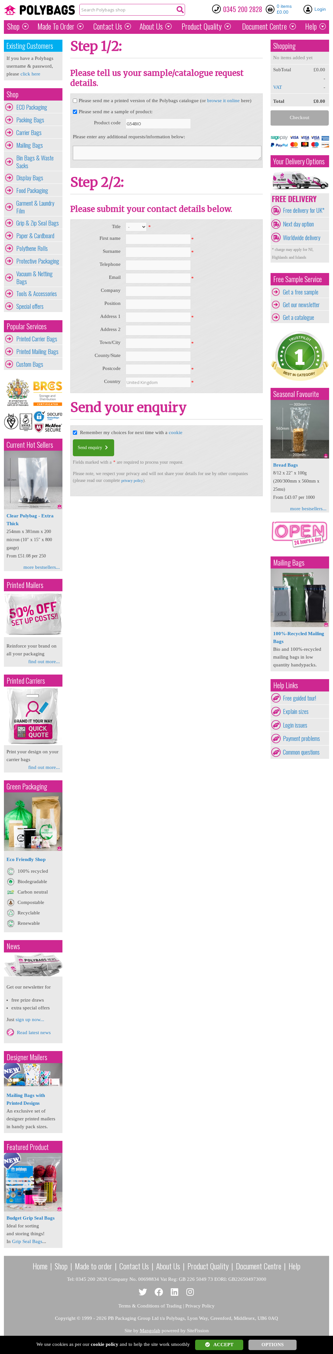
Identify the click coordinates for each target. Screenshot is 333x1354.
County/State (108, 355)
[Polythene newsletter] (33, 964)
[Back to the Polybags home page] (39, 10)
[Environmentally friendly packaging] (33, 849)
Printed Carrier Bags (36, 339)
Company (111, 290)
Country (112, 381)
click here (30, 73)
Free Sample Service (297, 279)
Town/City (110, 342)
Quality (201, 26)
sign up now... (30, 1019)
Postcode (111, 368)
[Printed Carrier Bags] (33, 743)
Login (320, 9)
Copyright (65, 1318)
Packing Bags (30, 120)
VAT (277, 87)
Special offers (30, 306)
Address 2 (110, 329)
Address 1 (110, 316)
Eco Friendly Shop (26, 859)
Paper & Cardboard (35, 235)
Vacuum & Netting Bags (34, 277)
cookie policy (104, 1344)
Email (115, 277)
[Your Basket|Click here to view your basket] (271, 9)
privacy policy (132, 480)
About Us (151, 26)
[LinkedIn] (174, 1292)
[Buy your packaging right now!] (300, 547)
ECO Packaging (31, 107)
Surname (112, 251)
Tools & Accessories (36, 293)
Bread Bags (285, 465)
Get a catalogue (298, 317)
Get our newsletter (301, 304)
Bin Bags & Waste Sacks (35, 162)
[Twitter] (143, 1292)
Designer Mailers (27, 1057)
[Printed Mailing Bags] (33, 635)
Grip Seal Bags (27, 1241)
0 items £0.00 (284, 9)
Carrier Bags (29, 132)
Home (40, 1266)
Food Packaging (32, 190)
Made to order (93, 1266)
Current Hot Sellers (30, 445)
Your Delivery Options (299, 161)
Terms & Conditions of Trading (150, 1305)
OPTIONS (272, 1344)
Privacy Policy (200, 1305)
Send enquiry (90, 447)
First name (110, 238)
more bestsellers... (41, 567)
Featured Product (28, 1147)
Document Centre (258, 1266)
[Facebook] (158, 1292)
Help (311, 26)
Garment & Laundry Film (35, 207)
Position (112, 303)
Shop (13, 26)
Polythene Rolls (32, 248)
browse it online (223, 100)
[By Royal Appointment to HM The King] (18, 392)
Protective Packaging (37, 261)
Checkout (299, 117)
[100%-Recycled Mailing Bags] (300, 625)
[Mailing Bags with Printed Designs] (33, 1084)
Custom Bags (29, 364)
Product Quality (208, 1266)
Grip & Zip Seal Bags (37, 223)
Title (116, 226)
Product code (107, 122)
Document (264, 26)
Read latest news (34, 1032)
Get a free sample (300, 292)
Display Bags (29, 178)
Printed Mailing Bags (37, 351)
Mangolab (150, 1330)
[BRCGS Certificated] (47, 392)
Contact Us (107, 26)
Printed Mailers (25, 585)
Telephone (110, 264)
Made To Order (55, 26)
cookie (175, 432)
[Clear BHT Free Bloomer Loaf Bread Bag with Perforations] (300, 456)
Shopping (284, 46)
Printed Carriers (26, 681)
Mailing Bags (29, 145)
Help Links (285, 685)
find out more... (44, 661)
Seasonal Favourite (296, 394)
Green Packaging (27, 786)
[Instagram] (190, 1292)
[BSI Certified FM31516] (18, 422)
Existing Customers (30, 46)
